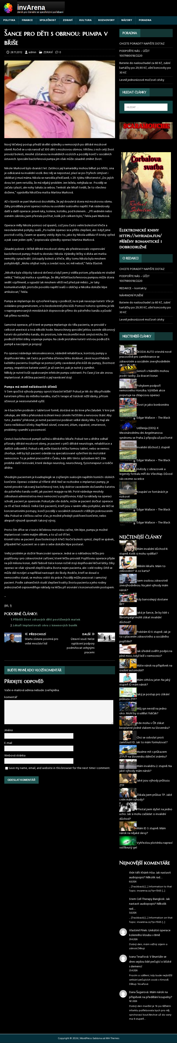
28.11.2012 (16, 52)
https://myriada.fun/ (140, 235)
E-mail (8, 743)
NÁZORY (126, 20)
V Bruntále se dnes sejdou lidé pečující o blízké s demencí (150, 961)
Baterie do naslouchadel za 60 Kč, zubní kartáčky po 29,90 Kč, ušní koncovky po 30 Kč (145, 68)
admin (32, 52)
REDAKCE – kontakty (133, 288)
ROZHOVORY (106, 20)
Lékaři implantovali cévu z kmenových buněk (45, 625)
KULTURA (85, 20)
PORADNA (145, 20)
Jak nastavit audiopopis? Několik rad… (150, 875)
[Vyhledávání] (146, 107)
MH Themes (112, 1038)
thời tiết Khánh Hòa (142, 872)
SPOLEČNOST (48, 20)
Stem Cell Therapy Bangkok (146, 899)
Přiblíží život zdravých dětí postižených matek (46, 619)
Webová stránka (14, 755)
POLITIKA (9, 20)
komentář (10, 697)
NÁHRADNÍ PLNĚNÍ (131, 295)
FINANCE (27, 20)
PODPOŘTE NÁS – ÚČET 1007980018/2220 (134, 53)
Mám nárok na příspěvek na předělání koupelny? (150, 995)
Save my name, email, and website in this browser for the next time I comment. (59, 768)
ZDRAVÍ (68, 20)
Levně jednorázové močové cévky (141, 80)
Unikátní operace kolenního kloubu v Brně (150, 933)
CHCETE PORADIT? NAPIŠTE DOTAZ (141, 43)
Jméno (8, 730)
